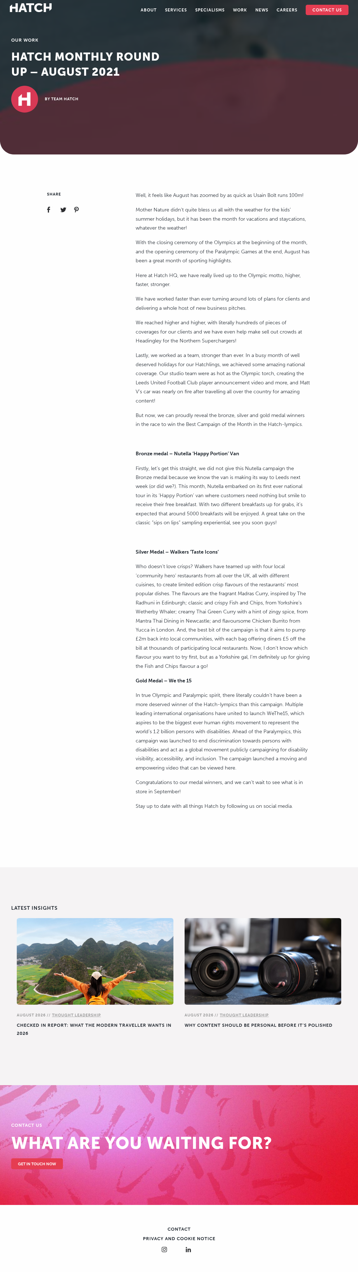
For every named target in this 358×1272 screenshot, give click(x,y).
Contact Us (327, 10)
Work (240, 10)
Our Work (24, 40)
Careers (287, 10)
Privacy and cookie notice (179, 1238)
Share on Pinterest (80, 210)
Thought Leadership (76, 1015)
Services (176, 10)
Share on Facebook (53, 210)
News (261, 10)
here (230, 768)
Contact (179, 1229)
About (149, 10)
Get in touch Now (37, 1164)
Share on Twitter (66, 210)
